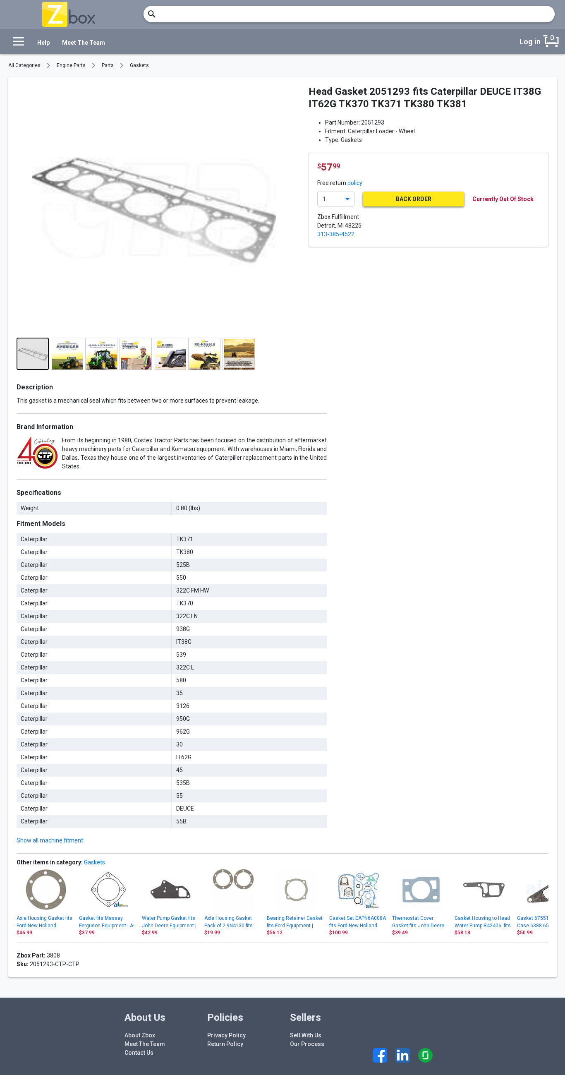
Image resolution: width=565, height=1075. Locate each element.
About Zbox (139, 1035)
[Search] (152, 14)
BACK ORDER (413, 199)
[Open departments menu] (16, 41)
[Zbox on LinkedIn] (402, 1055)
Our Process (307, 1044)
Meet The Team (83, 42)
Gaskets (139, 65)
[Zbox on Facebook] (380, 1055)
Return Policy (225, 1044)
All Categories (24, 65)
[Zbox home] (68, 14)
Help (43, 42)
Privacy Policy (226, 1035)
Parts (108, 65)
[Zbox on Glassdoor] (425, 1055)
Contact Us (138, 1052)
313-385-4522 (335, 234)
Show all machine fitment (50, 840)
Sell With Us (305, 1035)
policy (354, 183)
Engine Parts (71, 65)
